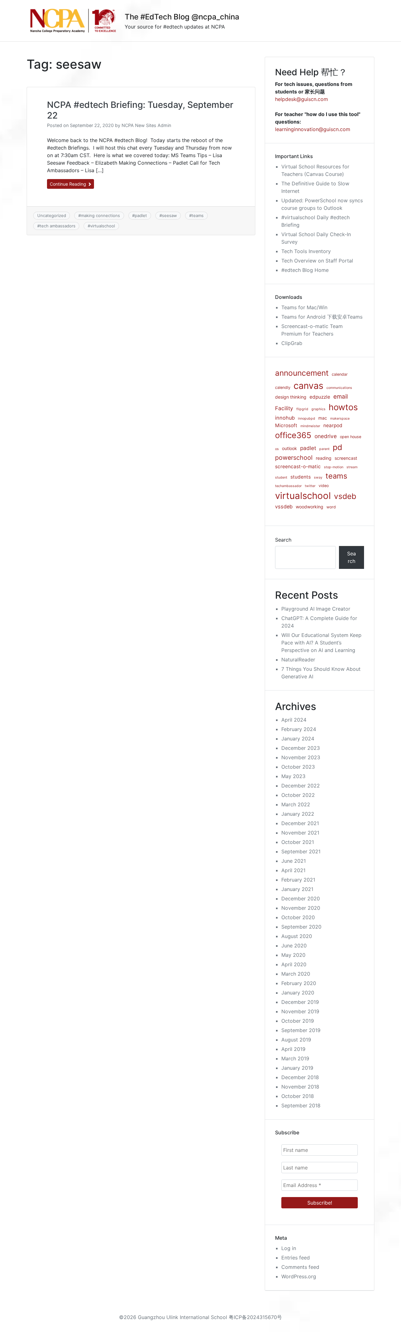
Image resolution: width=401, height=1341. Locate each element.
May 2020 (293, 955)
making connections (100, 215)
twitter (310, 486)
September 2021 (300, 851)
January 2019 (297, 1068)
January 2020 (297, 992)
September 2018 (300, 1105)
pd (337, 447)
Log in (288, 1248)
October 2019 (297, 1021)
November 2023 (300, 757)
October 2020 (298, 917)
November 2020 (300, 908)
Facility (284, 408)
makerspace (340, 418)
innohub (285, 418)
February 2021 (298, 880)
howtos (343, 407)
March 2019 (295, 1058)
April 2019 (293, 1049)
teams (198, 215)
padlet (141, 215)
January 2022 (297, 814)
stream (351, 467)
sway (318, 477)
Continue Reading (68, 184)
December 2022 (300, 785)
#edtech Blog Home (305, 270)
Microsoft (286, 425)
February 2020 (298, 983)
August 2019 (296, 1039)
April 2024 (293, 720)
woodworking (309, 506)
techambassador (288, 486)
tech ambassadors (58, 225)
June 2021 (293, 861)
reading (323, 458)
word (331, 507)
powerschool (294, 457)
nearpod (332, 425)
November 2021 (300, 833)
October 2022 (298, 795)
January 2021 (297, 889)
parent (324, 449)
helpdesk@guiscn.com (301, 99)
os (277, 449)
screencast (346, 458)
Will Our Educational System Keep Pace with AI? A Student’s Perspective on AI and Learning (321, 642)
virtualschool (102, 225)
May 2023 (293, 776)
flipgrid (302, 409)
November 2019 (300, 1011)
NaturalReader (298, 659)
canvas (308, 385)
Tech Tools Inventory (306, 251)
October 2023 (298, 767)
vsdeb (345, 496)
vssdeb (284, 506)
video (324, 485)
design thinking (290, 397)
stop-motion (333, 467)
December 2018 (300, 1077)
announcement (302, 373)
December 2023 (300, 748)
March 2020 (295, 974)
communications (339, 388)
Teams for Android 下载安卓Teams (321, 317)
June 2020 (294, 945)
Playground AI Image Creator (315, 609)
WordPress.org (298, 1276)
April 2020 (293, 964)
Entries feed (295, 1257)
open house (350, 436)
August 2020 (296, 936)
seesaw (169, 215)
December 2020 (300, 898)
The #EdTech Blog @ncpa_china (182, 16)
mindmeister (310, 426)
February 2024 (298, 729)
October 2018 (297, 1096)
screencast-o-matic (298, 466)
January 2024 (297, 738)
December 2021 (300, 823)
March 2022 (295, 804)
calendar (340, 374)
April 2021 (293, 870)
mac (322, 418)
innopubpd (306, 418)
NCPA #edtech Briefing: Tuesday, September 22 (140, 110)
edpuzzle (320, 397)
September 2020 (301, 927)
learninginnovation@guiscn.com (312, 129)
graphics (318, 409)
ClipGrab (291, 343)
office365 (293, 435)
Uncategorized (51, 215)
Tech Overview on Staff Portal (317, 260)
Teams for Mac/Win (304, 307)
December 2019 (300, 1002)
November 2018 (300, 1087)
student (281, 477)
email (340, 396)
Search (283, 540)
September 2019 (300, 1030)
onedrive (326, 436)
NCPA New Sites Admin (146, 125)
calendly (282, 387)
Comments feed (300, 1267)
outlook (289, 448)
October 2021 (297, 842)
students (300, 477)
